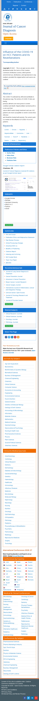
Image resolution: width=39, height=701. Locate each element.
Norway (30, 577)
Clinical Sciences (10, 384)
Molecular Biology (10, 497)
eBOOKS (8, 263)
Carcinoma (20, 133)
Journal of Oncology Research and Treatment (17, 296)
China (19, 568)
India (18, 574)
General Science (10, 402)
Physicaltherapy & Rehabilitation (15, 526)
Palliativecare (25, 621)
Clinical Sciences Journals (14, 316)
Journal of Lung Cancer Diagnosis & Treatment (17, 272)
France (19, 571)
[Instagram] (36, 697)
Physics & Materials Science (12, 653)
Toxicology (8, 543)
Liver (27, 133)
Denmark (31, 571)
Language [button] (8, 38)
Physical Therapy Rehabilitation (26, 606)
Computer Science (11, 387)
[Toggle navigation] (5, 43)
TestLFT (15, 137)
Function (7, 137)
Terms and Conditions (10, 690)
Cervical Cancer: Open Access (15, 292)
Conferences (28, 2)
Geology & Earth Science (13, 407)
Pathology (8, 520)
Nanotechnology (10, 425)
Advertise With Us (11, 246)
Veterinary (6, 662)
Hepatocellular (9, 133)
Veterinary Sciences (11, 445)
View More (8, 225)
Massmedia (7, 671)
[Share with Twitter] (9, 337)
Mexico (30, 574)
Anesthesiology (10, 456)
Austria (30, 565)
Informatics (8, 413)
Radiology (8, 535)
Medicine (8, 491)
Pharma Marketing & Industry (12, 644)
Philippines (20, 590)
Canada (19, 565)
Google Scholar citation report (13, 166)
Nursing (7, 505)
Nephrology (8, 500)
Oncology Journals (12, 319)
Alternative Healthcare (10, 629)
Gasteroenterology (11, 473)
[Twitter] (28, 697)
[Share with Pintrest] (15, 337)
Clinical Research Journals (14, 313)
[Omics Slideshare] (26, 9)
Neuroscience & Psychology (14, 428)
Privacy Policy (7, 692)
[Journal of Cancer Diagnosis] (7, 17)
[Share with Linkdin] (12, 337)
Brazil (7, 580)
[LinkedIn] (32, 697)
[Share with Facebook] (6, 337)
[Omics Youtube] (30, 9)
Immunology (9, 485)
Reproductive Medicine (12, 537)
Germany (9, 571)
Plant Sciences (9, 439)
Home (9, 2)
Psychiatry (8, 529)
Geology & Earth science (11, 673)
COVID (6, 130)
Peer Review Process (12, 240)
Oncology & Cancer (27, 596)
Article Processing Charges (14, 243)
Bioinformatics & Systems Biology (15, 369)
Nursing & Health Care (12, 431)
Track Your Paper (11, 260)
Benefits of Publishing (13, 248)
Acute (13, 140)
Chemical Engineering (12, 378)
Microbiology (9, 494)
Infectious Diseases (11, 488)
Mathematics (9, 419)
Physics (7, 437)
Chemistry (8, 381)
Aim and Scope (10, 234)
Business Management (10, 668)
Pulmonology (9, 532)
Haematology (9, 479)
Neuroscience (7, 612)
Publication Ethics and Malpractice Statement (20, 237)
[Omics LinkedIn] (17, 9)
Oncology (8, 511)
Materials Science (10, 416)
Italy (7, 568)
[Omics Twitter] (13, 9)
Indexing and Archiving (13, 254)
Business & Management (13, 375)
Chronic (14, 130)
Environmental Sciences (12, 396)
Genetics (8, 476)
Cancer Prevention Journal (14, 276)
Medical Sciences (10, 422)
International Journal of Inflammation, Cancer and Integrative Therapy (20, 289)
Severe (6, 140)
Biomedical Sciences (11, 372)
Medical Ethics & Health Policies (26, 617)
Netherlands (7, 590)
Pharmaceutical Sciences (13, 434)
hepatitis (22, 130)
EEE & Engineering (9, 659)
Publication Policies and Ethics (16, 149)
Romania (30, 580)
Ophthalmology (10, 514)
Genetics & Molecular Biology (14, 405)
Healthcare (8, 482)
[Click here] (4, 9)
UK (7, 574)
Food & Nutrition (10, 399)
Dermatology (9, 468)
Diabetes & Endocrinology (13, 470)
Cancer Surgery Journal (13, 285)
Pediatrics (8, 523)
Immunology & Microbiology (14, 410)
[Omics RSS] (21, 9)
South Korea (6, 584)
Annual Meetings (18, 556)
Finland (30, 568)
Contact (23, 5)
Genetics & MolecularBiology (8, 622)
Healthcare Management (7, 608)
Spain (18, 562)
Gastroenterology (9, 618)
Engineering (8, 393)
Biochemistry (9, 367)
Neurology (8, 502)
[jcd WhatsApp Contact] (35, 9)
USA (7, 562)
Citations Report (11, 251)
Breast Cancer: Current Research (16, 282)
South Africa (17, 581)
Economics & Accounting (13, 390)
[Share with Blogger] (18, 337)
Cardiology (8, 459)
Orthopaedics (9, 517)
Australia (8, 565)
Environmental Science (10, 656)
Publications (17, 2)
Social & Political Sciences (13, 442)
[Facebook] (24, 697)
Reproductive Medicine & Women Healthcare (27, 626)
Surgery (7, 540)
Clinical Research (10, 462)
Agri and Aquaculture (11, 364)
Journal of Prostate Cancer (14, 300)
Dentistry (8, 465)
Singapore (20, 577)
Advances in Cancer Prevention (15, 279)
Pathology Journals (12, 322)
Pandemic (24, 137)
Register (15, 5)
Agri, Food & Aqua (9, 647)
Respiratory (22, 140)
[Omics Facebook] (9, 9)
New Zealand (17, 586)
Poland (30, 562)
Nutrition (7, 508)
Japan (8, 577)
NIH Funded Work (11, 257)
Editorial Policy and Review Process (14, 694)
